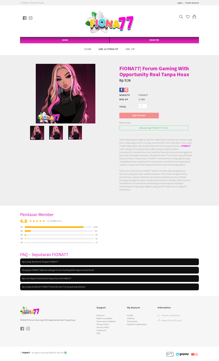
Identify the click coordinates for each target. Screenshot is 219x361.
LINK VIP (130, 49)
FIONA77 (185, 145)
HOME (87, 49)
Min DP (123, 99)
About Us (101, 315)
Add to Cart (139, 115)
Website (124, 95)
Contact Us (101, 330)
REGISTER (154, 40)
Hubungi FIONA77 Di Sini (155, 127)
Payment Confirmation (137, 324)
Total (122, 106)
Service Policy (103, 327)
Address (131, 318)
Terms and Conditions (106, 321)
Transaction (132, 321)
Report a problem (104, 318)
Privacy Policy (103, 324)
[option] (66, 93)
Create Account (192, 3)
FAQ (98, 333)
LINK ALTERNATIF (108, 49)
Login (179, 3)
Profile (130, 315)
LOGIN (65, 40)
